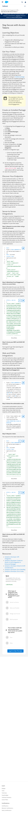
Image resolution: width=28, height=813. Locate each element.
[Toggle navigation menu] (25, 6)
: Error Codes (14, 571)
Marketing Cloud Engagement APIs (10, 10)
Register (18, 15)
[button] (9, 11)
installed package (19, 77)
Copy (18, 168)
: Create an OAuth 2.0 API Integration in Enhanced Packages (14, 562)
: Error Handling (15, 569)
